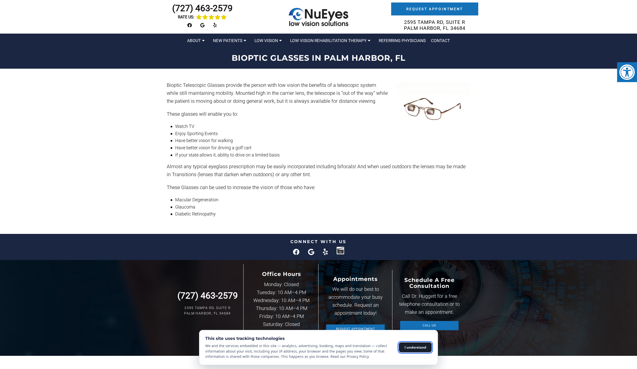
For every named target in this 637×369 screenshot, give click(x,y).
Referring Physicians (402, 40)
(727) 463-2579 (202, 8)
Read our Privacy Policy (349, 356)
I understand (415, 347)
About (194, 40)
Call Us (429, 325)
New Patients (227, 40)
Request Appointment (434, 9)
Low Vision (266, 40)
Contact (440, 40)
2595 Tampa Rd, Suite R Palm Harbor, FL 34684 (434, 25)
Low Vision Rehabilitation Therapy (328, 40)
